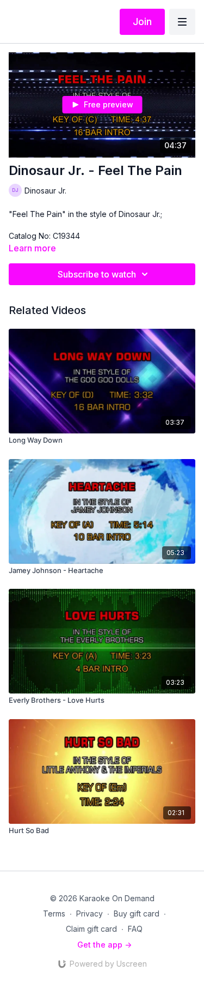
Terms (54, 913)
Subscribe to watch (97, 274)
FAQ (135, 928)
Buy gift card (136, 913)
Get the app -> (104, 944)
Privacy (89, 913)
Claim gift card (91, 928)
